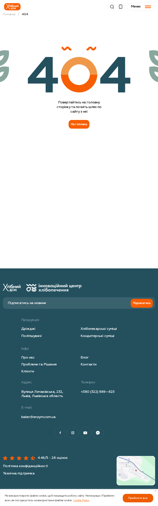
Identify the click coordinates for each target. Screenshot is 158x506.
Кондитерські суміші (97, 336)
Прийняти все (138, 498)
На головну (79, 124)
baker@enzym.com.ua (38, 417)
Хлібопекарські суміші (99, 329)
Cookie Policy (81, 500)
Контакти (89, 364)
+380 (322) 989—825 (97, 392)
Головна (9, 14)
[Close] (155, 491)
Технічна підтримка (18, 473)
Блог (85, 357)
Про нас (27, 357)
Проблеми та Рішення (39, 364)
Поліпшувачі (31, 336)
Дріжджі (28, 329)
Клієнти (27, 371)
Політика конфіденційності (25, 466)
